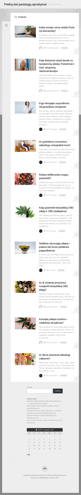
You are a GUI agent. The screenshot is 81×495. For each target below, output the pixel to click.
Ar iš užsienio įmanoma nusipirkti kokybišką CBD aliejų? (53, 286)
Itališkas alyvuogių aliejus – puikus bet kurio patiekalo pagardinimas (55, 247)
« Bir (28, 455)
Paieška (29, 387)
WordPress (44, 478)
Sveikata (64, 48)
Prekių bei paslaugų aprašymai (25, 4)
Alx (57, 478)
